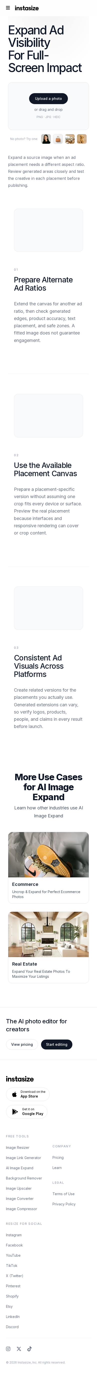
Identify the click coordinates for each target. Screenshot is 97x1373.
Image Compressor (21, 1209)
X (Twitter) (14, 1276)
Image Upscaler (19, 1188)
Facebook (14, 1245)
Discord (12, 1327)
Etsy (9, 1306)
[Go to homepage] (27, 7)
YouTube (13, 1255)
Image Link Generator (23, 1158)
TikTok (11, 1265)
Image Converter (20, 1198)
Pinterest (13, 1286)
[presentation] (48, 106)
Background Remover (24, 1178)
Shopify (12, 1296)
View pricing (22, 1044)
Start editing (56, 1044)
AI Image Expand (19, 1168)
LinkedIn (13, 1316)
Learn (57, 1168)
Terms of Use (63, 1194)
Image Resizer (17, 1147)
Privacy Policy (64, 1204)
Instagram (14, 1235)
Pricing (58, 1157)
